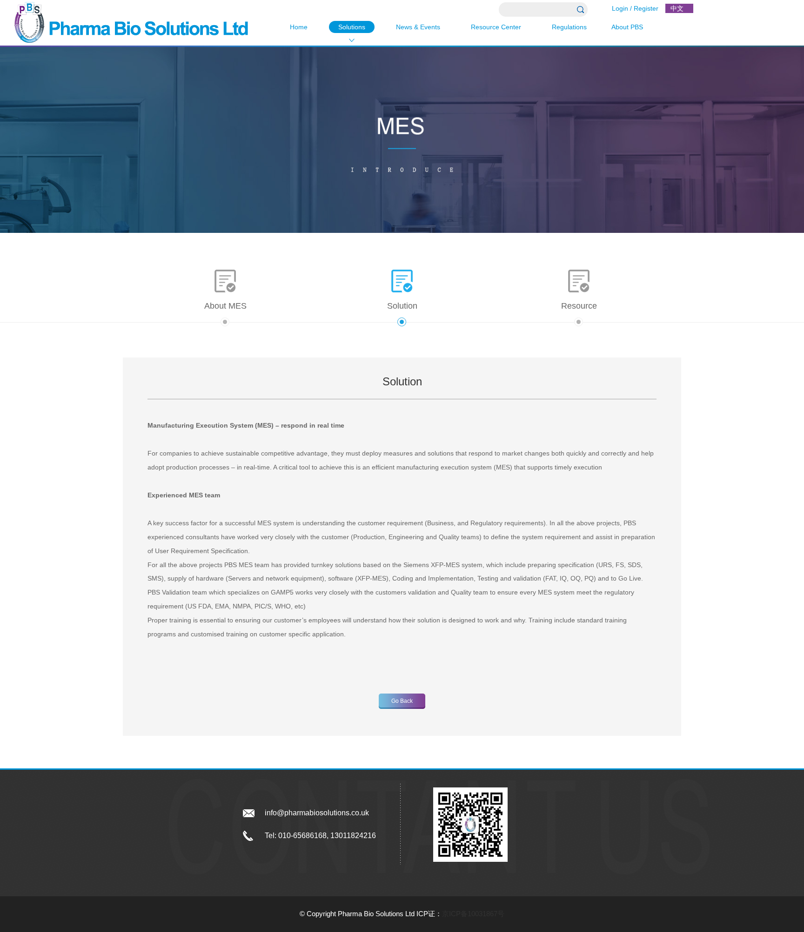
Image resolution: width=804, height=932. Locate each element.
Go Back (402, 701)
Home (299, 27)
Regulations (569, 27)
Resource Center (496, 27)
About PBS (627, 27)
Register (646, 8)
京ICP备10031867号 (473, 914)
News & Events (418, 27)
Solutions (351, 27)
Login (620, 8)
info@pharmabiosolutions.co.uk (317, 813)
